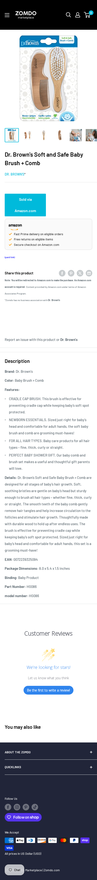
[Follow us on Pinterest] (26, 807)
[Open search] (68, 14)
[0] (87, 15)
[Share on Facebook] (62, 273)
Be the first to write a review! (48, 690)
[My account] (77, 14)
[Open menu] (7, 15)
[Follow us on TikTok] (35, 807)
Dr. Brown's (14, 174)
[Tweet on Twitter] (80, 273)
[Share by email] (89, 273)
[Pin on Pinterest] (71, 273)
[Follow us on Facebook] (8, 807)
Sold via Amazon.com (25, 205)
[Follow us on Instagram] (17, 807)
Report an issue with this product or (41, 339)
